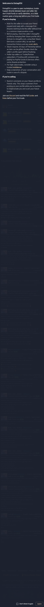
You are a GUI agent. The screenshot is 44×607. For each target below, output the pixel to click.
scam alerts (33, 44)
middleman (17, 67)
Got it (39, 604)
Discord (12, 96)
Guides (31, 96)
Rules (5, 98)
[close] (39, 3)
